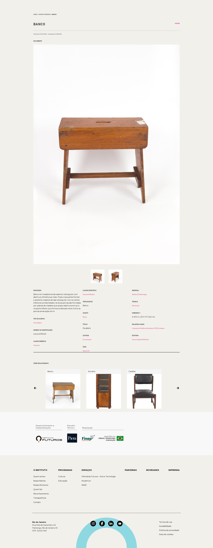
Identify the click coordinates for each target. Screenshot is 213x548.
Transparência (39, 498)
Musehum (86, 481)
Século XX (86, 351)
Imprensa (174, 470)
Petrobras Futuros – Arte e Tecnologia (98, 476)
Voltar (177, 23)
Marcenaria (135, 305)
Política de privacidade (169, 530)
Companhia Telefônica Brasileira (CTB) (144, 328)
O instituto (40, 470)
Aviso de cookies (166, 534)
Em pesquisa (87, 339)
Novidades (152, 470)
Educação (62, 481)
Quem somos (39, 476)
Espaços (87, 470)
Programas (65, 470)
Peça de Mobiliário (89, 294)
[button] (35, 388)
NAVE (84, 485)
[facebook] (102, 523)
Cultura (61, 476)
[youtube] (120, 523)
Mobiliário (145, 339)
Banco (85, 317)
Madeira (134, 294)
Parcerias (131, 470)
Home (35, 14)
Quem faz (37, 489)
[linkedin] (111, 523)
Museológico (37, 323)
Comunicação (136, 339)
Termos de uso (165, 522)
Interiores (36, 345)
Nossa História (39, 481)
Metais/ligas (143, 294)
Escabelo (161, 328)
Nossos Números (40, 485)
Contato (37, 502)
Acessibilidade (165, 526)
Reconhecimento (41, 494)
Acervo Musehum (44, 14)
